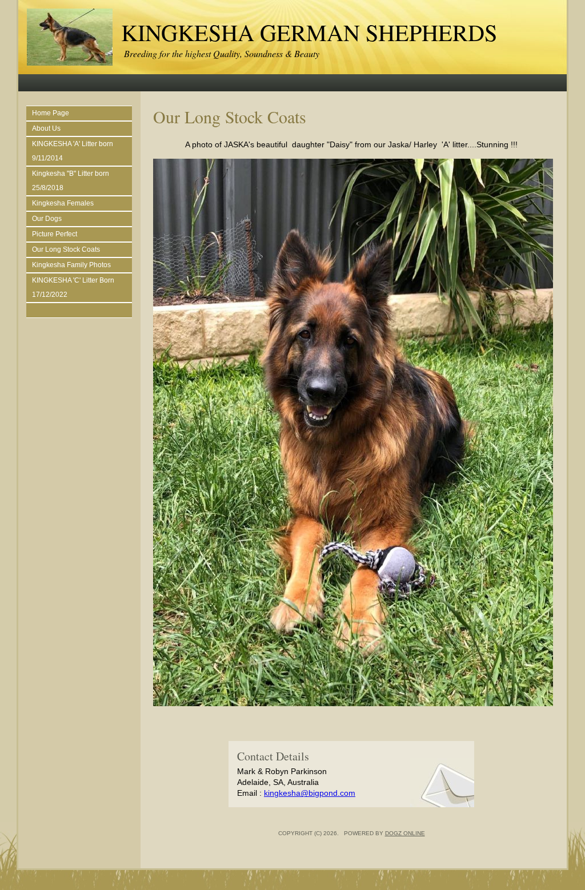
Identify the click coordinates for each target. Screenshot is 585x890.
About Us (46, 128)
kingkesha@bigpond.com (309, 793)
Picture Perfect (54, 234)
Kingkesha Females (63, 203)
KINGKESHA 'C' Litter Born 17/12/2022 (73, 287)
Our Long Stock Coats (66, 249)
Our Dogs (47, 219)
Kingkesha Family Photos (71, 265)
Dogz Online (405, 833)
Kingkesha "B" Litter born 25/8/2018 (70, 181)
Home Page (50, 113)
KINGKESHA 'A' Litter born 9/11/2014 (72, 151)
